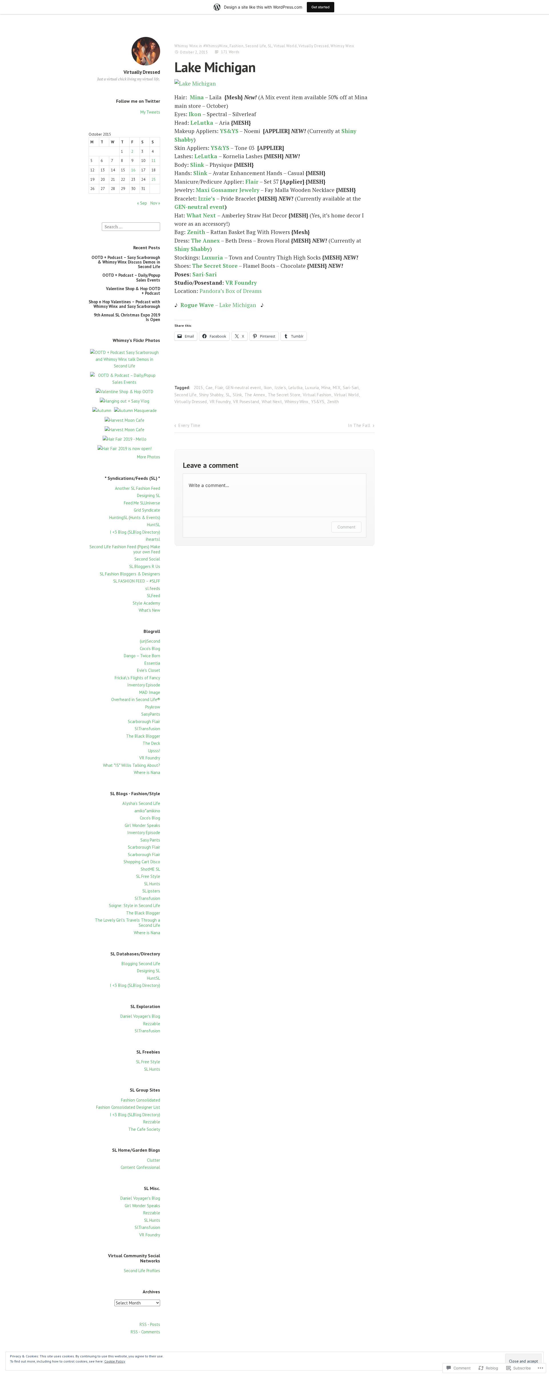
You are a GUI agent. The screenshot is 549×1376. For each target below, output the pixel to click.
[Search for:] (131, 226)
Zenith (196, 231)
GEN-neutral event (199, 206)
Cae (209, 387)
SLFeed (153, 595)
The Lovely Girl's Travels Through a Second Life (127, 922)
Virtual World (285, 45)
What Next (201, 215)
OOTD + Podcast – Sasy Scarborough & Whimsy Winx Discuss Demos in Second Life (126, 262)
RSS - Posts (150, 1324)
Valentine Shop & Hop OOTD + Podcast (133, 291)
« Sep (142, 203)
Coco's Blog (150, 648)
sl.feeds (152, 588)
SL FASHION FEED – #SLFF (136, 581)
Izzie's (280, 387)
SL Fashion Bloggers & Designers (130, 574)
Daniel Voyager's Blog (140, 1016)
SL (270, 45)
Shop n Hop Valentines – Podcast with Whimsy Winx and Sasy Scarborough (124, 304)
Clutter (153, 1160)
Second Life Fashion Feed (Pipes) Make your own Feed (124, 549)
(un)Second (150, 641)
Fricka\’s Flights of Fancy (137, 677)
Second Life (255, 45)
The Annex (254, 394)
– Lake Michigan (218, 304)
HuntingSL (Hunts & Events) (134, 517)
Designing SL (148, 495)
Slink (197, 164)
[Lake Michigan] (195, 83)
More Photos (148, 457)
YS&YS (318, 401)
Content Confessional (140, 1167)
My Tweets (150, 112)
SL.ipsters (151, 891)
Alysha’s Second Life (141, 803)
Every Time (189, 425)
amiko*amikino (147, 810)
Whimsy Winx (186, 45)
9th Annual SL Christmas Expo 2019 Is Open (127, 317)
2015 (198, 387)
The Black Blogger (143, 736)
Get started (320, 7)
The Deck (151, 743)
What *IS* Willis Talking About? (131, 765)
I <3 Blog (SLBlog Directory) (135, 532)
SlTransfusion (147, 728)
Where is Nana (147, 772)
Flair (251, 181)
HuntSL (153, 524)
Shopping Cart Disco (142, 861)
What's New (149, 610)
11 (154, 160)
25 (154, 179)
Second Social (147, 559)
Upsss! (154, 750)
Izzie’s (206, 198)
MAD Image (149, 692)
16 (133, 170)
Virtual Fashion (317, 394)
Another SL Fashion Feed (137, 488)
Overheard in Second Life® (135, 699)
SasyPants (150, 714)
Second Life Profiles (142, 1270)
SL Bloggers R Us (144, 566)
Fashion (237, 45)
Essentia (152, 663)
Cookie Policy (114, 1361)
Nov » (155, 203)
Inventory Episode (143, 685)
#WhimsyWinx (215, 45)
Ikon (195, 114)
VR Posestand (246, 401)
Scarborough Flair (144, 721)
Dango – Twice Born (142, 655)
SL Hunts (152, 883)
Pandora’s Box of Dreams (231, 290)
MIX (336, 387)
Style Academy (146, 603)
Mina (197, 97)
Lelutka (296, 387)
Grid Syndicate (147, 510)
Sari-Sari (204, 274)
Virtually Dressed (142, 72)
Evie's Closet (148, 670)
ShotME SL (150, 869)
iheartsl (153, 539)
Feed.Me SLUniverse (142, 503)
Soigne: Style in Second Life (134, 905)
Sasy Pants (150, 840)
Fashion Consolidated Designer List (128, 1107)
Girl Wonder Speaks (142, 825)
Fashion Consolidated (140, 1100)
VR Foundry (149, 758)
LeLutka (201, 122)
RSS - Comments (145, 1332)
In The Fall (359, 425)
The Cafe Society (144, 1129)
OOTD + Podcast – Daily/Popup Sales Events (131, 277)
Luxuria (312, 387)
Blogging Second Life (141, 963)
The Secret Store (284, 394)
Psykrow (152, 707)
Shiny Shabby (192, 248)
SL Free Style (148, 876)
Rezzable (151, 1023)
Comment (346, 526)
